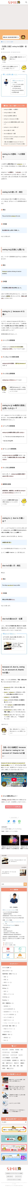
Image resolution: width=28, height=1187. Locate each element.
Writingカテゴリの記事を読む (13, 806)
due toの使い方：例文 (9, 130)
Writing (19, 829)
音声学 (3, 1068)
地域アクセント (9, 1020)
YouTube (8, 951)
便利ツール (7, 982)
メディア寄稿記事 (6, 1057)
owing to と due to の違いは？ (11, 127)
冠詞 (6, 991)
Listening (5, 997)
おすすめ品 (7, 1031)
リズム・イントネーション (11, 1023)
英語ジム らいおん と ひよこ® (9, 909)
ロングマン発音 (14, 1057)
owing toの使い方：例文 (10, 112)
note (20, 951)
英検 (6, 976)
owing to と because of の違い (11, 119)
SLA (6, 1040)
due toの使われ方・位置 (10, 133)
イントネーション (6, 1052)
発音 (10, 1065)
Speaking (5, 985)
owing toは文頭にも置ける (10, 115)
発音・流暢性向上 (7, 1003)
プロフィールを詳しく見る (10, 944)
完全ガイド (16, 1063)
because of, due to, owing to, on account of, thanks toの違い (14, 137)
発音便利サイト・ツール (11, 1011)
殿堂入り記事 (5, 1065)
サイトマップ (18, 1176)
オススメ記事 (4, 829)
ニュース (20, 1055)
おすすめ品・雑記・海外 (9, 1025)
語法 (16, 831)
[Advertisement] (14, 15)
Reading (5, 1000)
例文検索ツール (15, 1060)
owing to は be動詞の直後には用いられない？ (14, 123)
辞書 (6, 979)
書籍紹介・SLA (7, 1034)
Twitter (8, 957)
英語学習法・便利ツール (9, 973)
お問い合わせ (9, 1176)
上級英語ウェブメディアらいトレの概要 (14, 1173)
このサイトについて (9, 943)
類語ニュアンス (12, 829)
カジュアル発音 (9, 1017)
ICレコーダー (5, 1049)
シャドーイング (14, 1055)
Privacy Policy (21, 1182)
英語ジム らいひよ (20, 957)
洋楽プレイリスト (9, 1028)
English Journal (11, 925)
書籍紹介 (7, 1037)
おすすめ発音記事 (9, 1009)
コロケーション (5, 1055)
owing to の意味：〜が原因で (11, 109)
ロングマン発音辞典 (10, 1014)
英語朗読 (7, 1006)
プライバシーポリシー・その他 (14, 1179)
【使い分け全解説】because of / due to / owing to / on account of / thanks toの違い (14, 142)
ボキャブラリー (7, 970)
